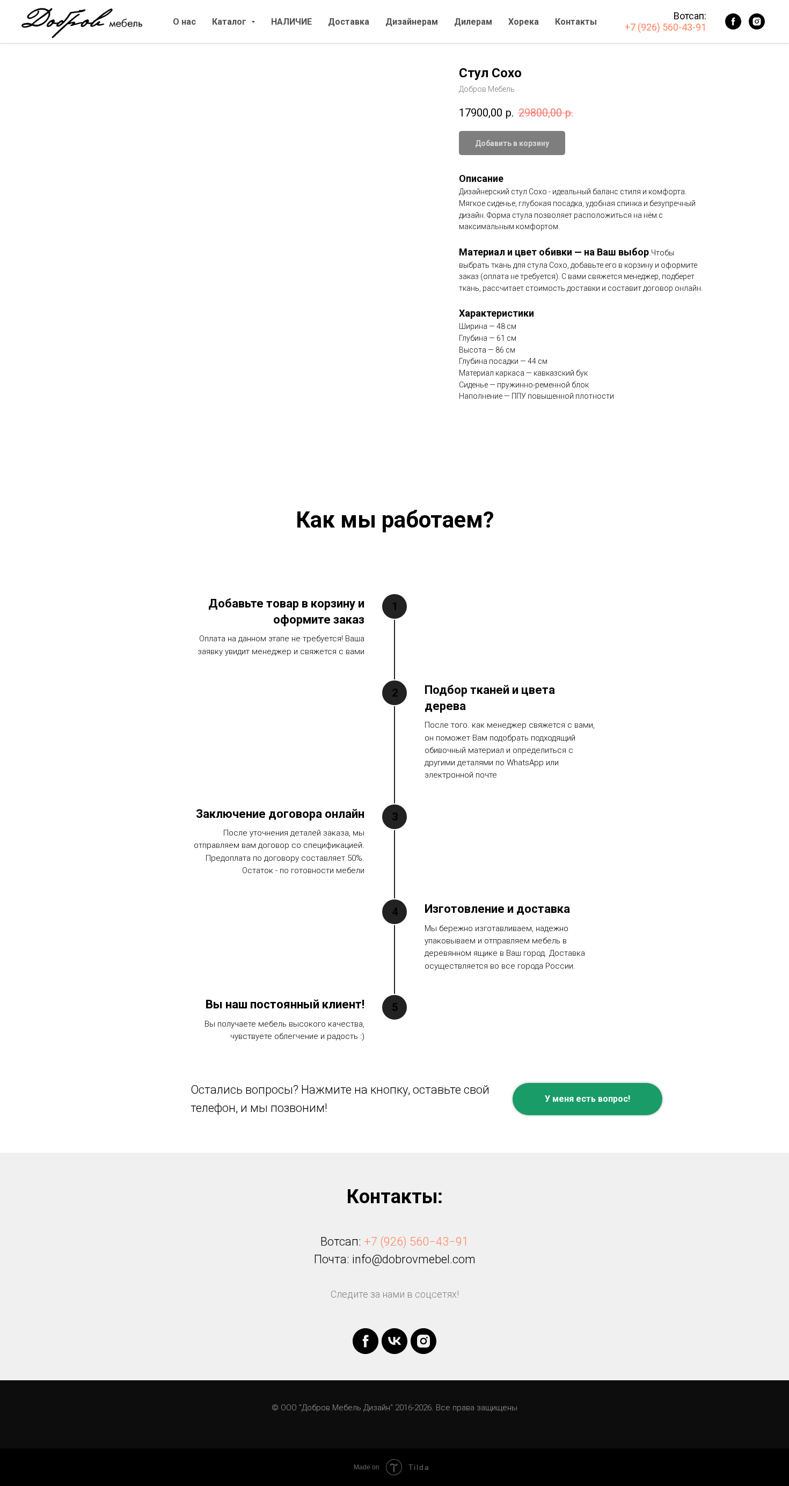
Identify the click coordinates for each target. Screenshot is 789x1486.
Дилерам (473, 22)
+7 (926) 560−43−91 (416, 1241)
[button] (587, 1099)
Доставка (348, 22)
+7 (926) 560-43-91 (665, 27)
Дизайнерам (411, 22)
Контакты (576, 22)
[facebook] (733, 21)
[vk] (394, 1341)
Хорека (523, 22)
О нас (184, 22)
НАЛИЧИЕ (291, 22)
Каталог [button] (230, 22)
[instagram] (757, 21)
